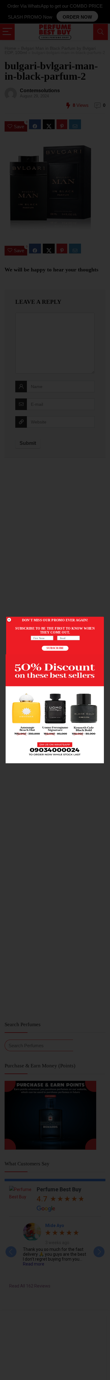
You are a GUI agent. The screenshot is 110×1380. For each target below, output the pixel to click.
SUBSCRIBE (55, 648)
